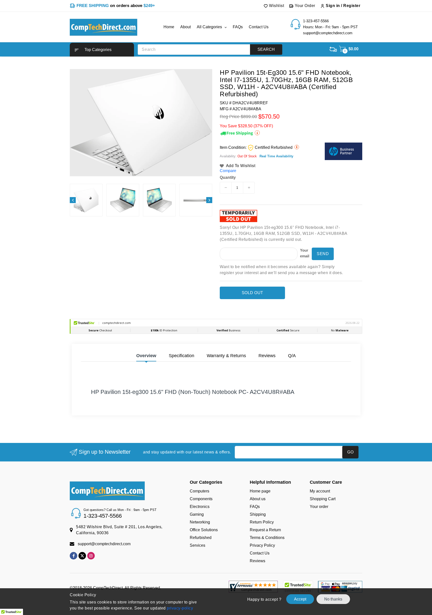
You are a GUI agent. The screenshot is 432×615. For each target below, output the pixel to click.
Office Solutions (204, 530)
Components (201, 499)
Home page (260, 491)
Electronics (200, 506)
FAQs (255, 506)
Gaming (197, 514)
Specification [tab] (181, 355)
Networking (200, 522)
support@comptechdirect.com (104, 544)
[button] (102, 50)
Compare (228, 171)
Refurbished (201, 537)
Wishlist (276, 6)
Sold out (252, 293)
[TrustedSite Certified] (298, 587)
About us (258, 499)
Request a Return (265, 530)
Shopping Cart (323, 499)
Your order (319, 506)
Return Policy (262, 522)
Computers (199, 491)
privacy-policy (179, 608)
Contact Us (260, 553)
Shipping (258, 514)
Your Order (304, 6)
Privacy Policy (262, 545)
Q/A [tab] (292, 355)
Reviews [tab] (267, 355)
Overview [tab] (146, 355)
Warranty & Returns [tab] (226, 355)
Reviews (257, 561)
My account (320, 491)
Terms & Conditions (267, 537)
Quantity (228, 177)
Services (197, 545)
